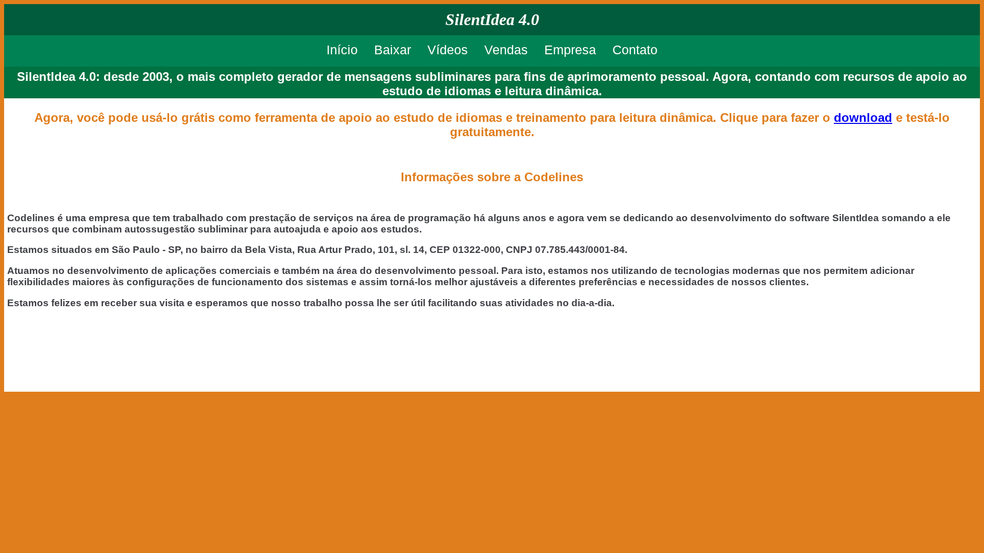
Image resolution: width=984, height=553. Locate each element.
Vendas (506, 49)
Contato (635, 49)
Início (342, 49)
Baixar (392, 49)
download (863, 117)
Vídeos (447, 49)
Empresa (570, 49)
